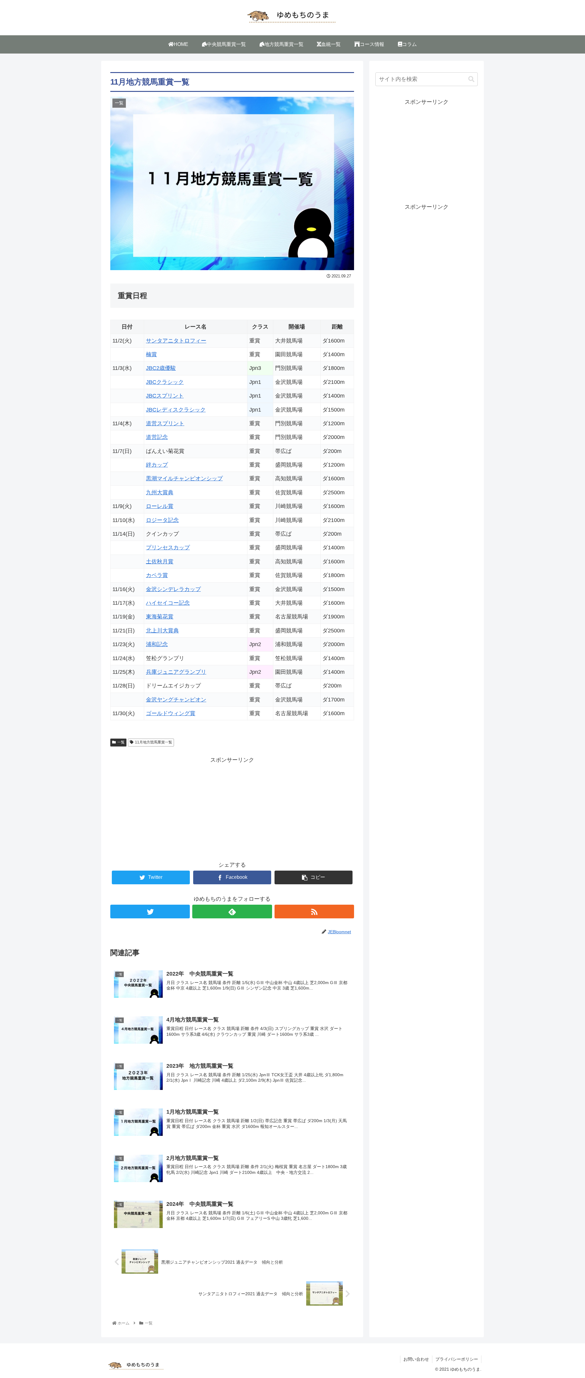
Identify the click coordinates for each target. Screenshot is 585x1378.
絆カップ (157, 465)
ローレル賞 (159, 506)
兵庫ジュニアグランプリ (176, 672)
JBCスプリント (165, 396)
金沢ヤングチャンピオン (176, 700)
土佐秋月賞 (159, 562)
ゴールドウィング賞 (170, 713)
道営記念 (157, 437)
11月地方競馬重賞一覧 (153, 742)
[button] (471, 79)
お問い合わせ (416, 1359)
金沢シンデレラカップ (173, 589)
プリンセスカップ (168, 548)
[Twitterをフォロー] (150, 911)
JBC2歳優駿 (161, 368)
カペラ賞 (157, 575)
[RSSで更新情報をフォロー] (314, 911)
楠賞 (151, 354)
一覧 (121, 742)
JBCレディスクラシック (176, 410)
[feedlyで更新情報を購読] (232, 911)
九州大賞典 (159, 492)
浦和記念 (157, 644)
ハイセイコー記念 (168, 603)
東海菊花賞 (159, 617)
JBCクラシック (165, 382)
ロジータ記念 (162, 520)
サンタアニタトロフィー (176, 341)
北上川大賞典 (162, 631)
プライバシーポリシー (456, 1359)
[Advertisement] (232, 807)
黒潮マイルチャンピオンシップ (184, 478)
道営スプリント (165, 423)
